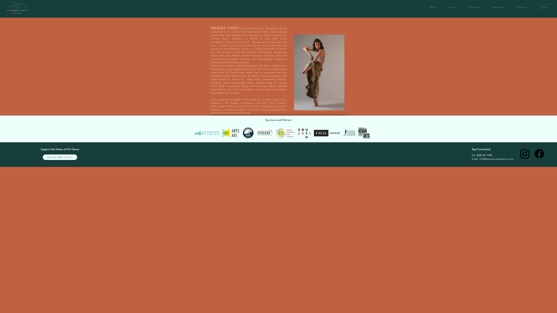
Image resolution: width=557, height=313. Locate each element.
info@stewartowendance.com (496, 159)
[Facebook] (539, 154)
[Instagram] (525, 154)
